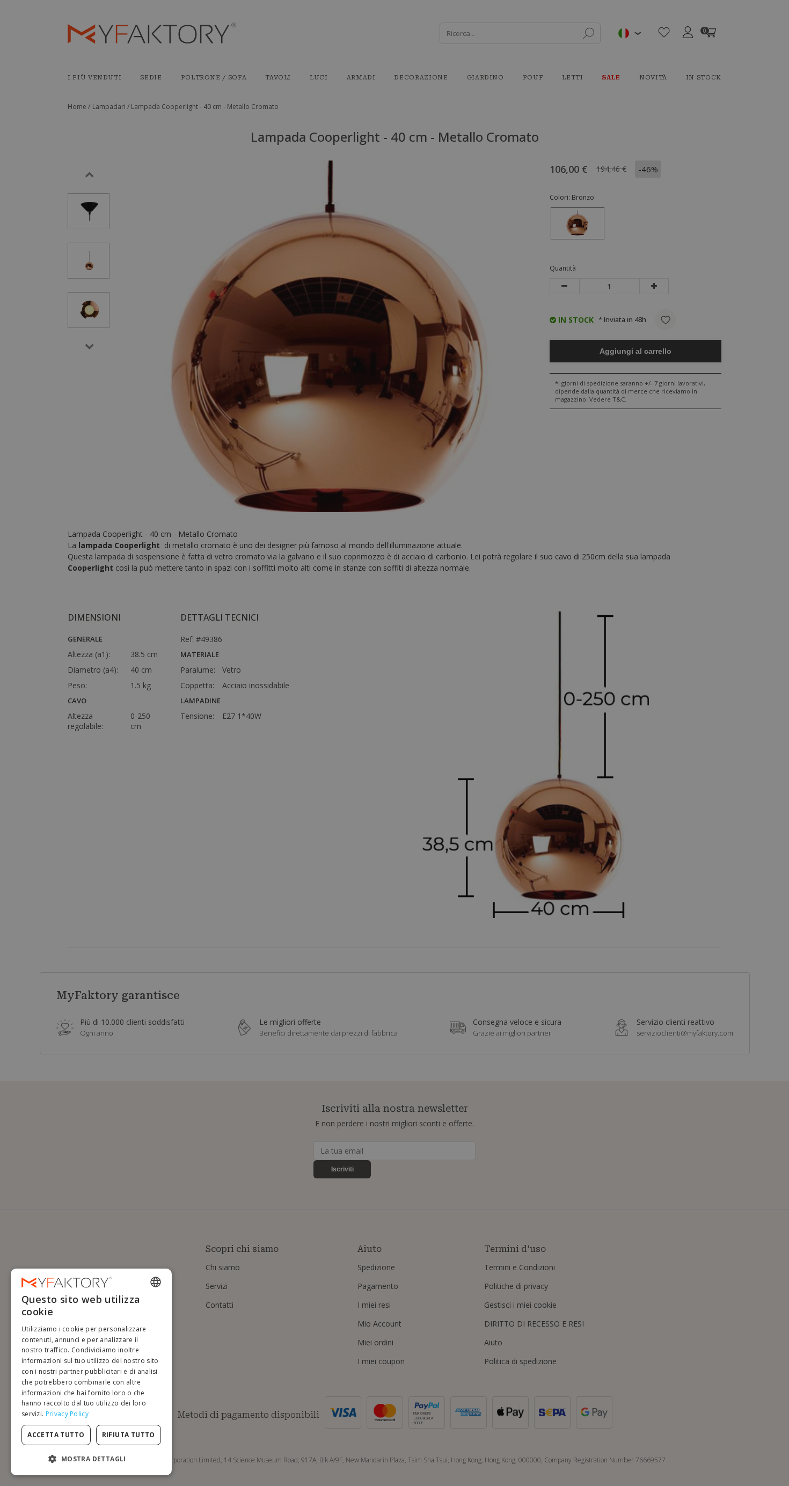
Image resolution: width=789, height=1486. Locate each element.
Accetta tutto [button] (55, 1434)
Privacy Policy (67, 1413)
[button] (91, 1458)
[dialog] (91, 1372)
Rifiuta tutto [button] (128, 1434)
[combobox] (155, 1282)
